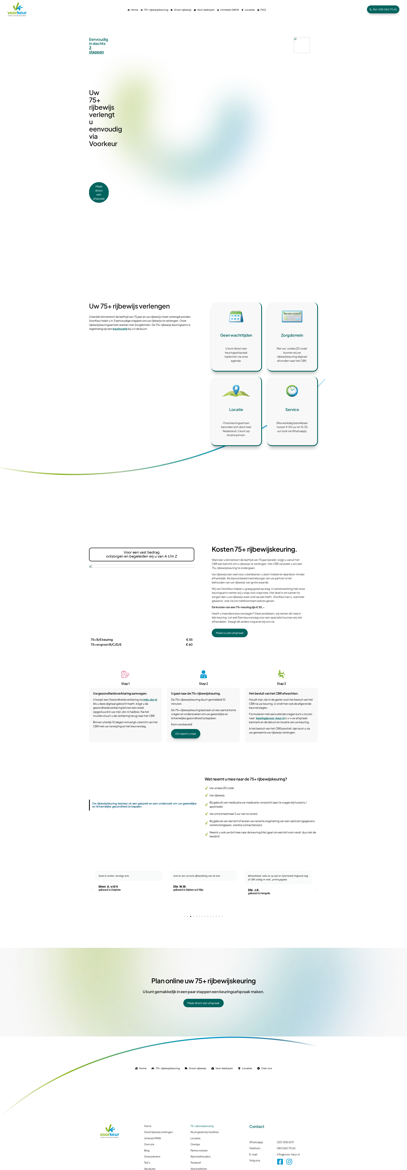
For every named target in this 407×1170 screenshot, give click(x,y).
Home (147, 1126)
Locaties (195, 1138)
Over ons (149, 1144)
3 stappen (96, 49)
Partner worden (199, 1150)
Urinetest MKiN (152, 1138)
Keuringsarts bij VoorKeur (204, 1132)
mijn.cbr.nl (150, 699)
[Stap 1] (125, 674)
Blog (147, 1150)
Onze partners (152, 1156)
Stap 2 (203, 683)
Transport (195, 1162)
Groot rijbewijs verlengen (158, 1132)
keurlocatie (120, 328)
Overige (195, 1144)
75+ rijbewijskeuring (202, 1126)
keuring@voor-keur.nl (270, 718)
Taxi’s (147, 1162)
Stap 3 (281, 683)
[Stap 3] (282, 674)
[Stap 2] (203, 674)
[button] (92, 889)
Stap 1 (125, 683)
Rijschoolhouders (200, 1156)
